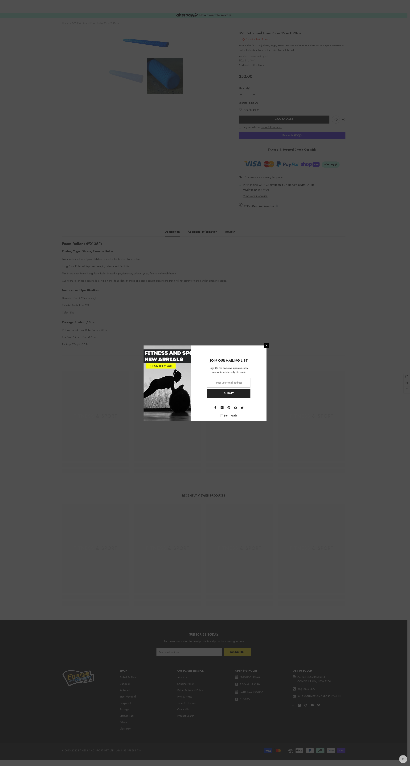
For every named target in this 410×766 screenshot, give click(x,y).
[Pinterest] (242, 407)
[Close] (280, 345)
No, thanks (244, 415)
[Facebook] (229, 407)
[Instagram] (236, 407)
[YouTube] (249, 407)
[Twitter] (256, 407)
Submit (243, 393)
